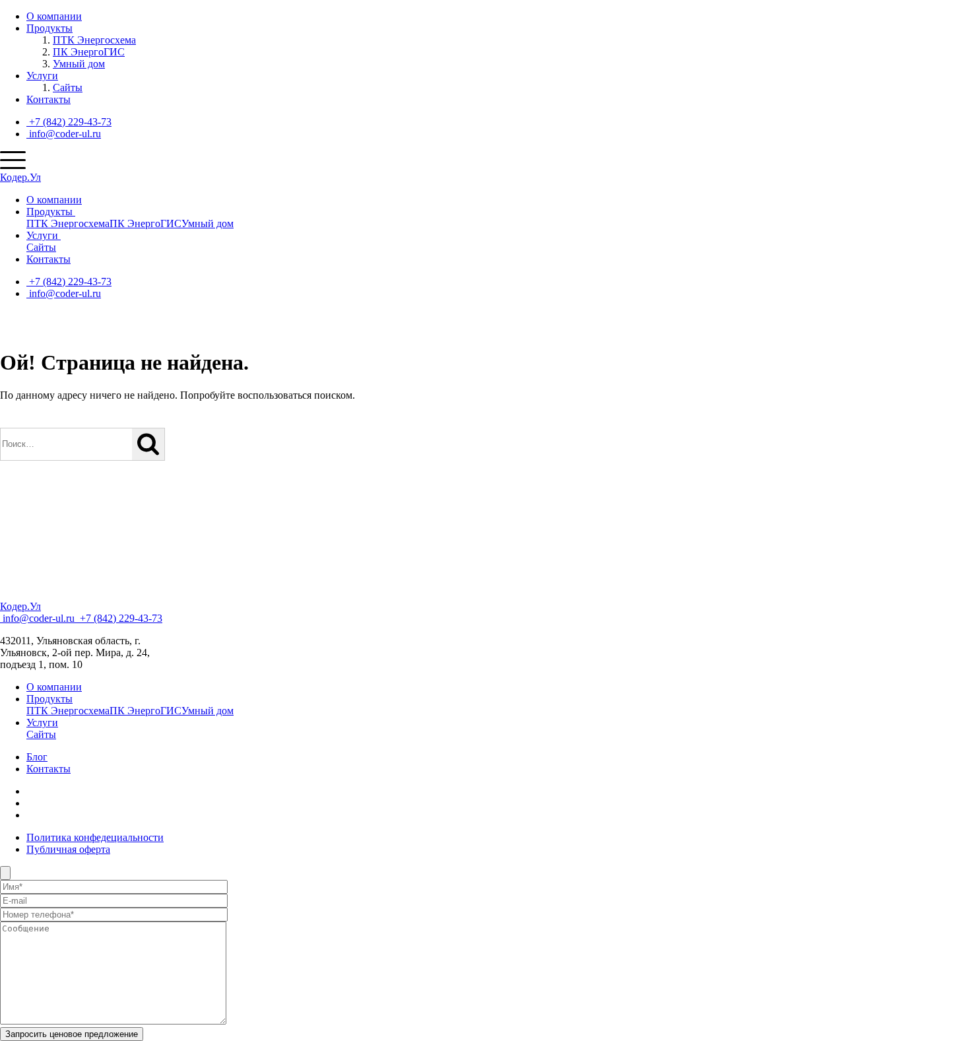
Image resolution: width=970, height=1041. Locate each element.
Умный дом (79, 63)
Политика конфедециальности (95, 837)
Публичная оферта (68, 849)
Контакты (48, 99)
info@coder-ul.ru (63, 133)
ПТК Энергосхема (94, 40)
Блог (37, 756)
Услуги (42, 75)
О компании (54, 16)
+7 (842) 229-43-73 (69, 121)
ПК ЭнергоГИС (89, 51)
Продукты (49, 28)
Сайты (67, 87)
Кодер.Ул (20, 177)
